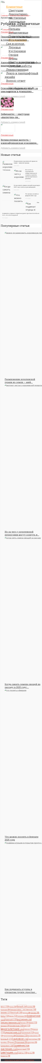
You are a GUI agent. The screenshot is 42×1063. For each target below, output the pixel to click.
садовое (20, 1039)
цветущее (9, 1052)
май (27, 1026)
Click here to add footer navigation (19, 1060)
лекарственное (10, 1022)
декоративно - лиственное (23, 1009)
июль (4, 1016)
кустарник (24, 1019)
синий (13, 1042)
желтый (16, 1012)
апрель (12, 1007)
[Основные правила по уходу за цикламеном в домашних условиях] (8, 81)
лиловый (5, 1026)
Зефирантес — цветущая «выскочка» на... (15, 115)
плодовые (21, 1035)
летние (24, 1023)
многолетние (12, 1029)
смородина (32, 1042)
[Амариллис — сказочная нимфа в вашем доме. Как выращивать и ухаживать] (8, 55)
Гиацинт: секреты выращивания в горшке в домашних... (20, 38)
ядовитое (5, 1056)
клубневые (22, 1016)
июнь (13, 1016)
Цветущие (16, 10)
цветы (22, 1053)
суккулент (7, 1045)
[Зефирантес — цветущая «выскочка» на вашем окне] (7, 106)
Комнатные (14, 7)
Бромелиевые (18, 32)
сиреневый (22, 1042)
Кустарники (17, 51)
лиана (33, 1022)
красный (11, 1019)
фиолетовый (23, 1049)
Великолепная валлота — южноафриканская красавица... (19, 141)
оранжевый (28, 1032)
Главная (4, 15)
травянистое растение (15, 1047)
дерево (5, 1012)
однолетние (13, 1032)
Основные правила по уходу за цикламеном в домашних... (19, 90)
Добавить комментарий (13, 44)
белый (21, 1006)
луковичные (16, 1025)
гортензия (5, 1010)
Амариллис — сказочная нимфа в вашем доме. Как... (21, 64)
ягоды (31, 1053)
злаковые (35, 1013)
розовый (6, 1039)
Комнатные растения (19, 15)
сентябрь (5, 1042)
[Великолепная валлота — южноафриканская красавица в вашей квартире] (8, 132)
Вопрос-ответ (15, 81)
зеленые (26, 1013)
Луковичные (7, 32)
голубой (31, 1007)
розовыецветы (34, 1036)
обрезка (28, 1029)
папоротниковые (9, 1036)
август (5, 1007)
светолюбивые (34, 1039)
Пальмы (14, 29)
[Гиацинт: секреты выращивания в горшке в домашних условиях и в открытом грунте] (5, 29)
